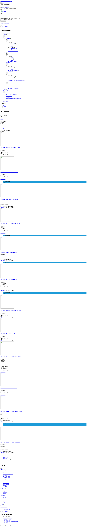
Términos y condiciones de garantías (10, 521)
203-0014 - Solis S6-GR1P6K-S (9, 252)
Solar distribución (6, 33)
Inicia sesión (3, 155)
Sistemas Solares (9, 96)
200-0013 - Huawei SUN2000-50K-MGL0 (11, 223)
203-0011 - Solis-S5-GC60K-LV (9, 388)
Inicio (4, 105)
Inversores (8, 38)
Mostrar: (2, 122)
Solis (12, 46)
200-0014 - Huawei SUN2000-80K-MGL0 (11, 411)
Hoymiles (13, 43)
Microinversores (14, 49)
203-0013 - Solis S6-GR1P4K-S (9, 279)
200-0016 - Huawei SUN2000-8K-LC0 (10, 442)
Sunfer (12, 69)
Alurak (12, 67)
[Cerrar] (3, 37)
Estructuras (8, 62)
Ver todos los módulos (12, 61)
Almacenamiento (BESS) (11, 94)
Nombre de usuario (5, 18)
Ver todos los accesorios (13, 88)
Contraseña (3, 19)
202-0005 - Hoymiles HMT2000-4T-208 (11, 357)
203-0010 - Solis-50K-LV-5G (8, 333)
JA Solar (12, 57)
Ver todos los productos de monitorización (16, 80)
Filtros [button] (2, 119)
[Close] (1, 468)
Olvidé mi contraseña (5, 23)
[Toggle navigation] (1, 25)
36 (3, 128)
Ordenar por (3, 130)
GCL (12, 58)
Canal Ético (5, 522)
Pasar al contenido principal (6, 1)
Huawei (12, 44)
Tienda (4, 34)
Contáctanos (5, 101)
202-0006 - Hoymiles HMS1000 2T (10, 199)
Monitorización (9, 71)
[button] (3, 11)
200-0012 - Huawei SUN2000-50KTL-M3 (11, 310)
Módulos (7, 52)
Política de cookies (7, 519)
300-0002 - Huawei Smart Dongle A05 (10, 147)
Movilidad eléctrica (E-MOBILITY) (13, 99)
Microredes (8, 97)
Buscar (2, 8)
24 (3, 126)
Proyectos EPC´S (6, 90)
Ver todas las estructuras (13, 70)
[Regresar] (4, 36)
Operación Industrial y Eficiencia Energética (14, 98)
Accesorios (8, 81)
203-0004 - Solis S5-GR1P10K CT (9, 172)
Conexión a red (14, 48)
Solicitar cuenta (4, 15)
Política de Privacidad (7, 518)
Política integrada (6, 520)
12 (3, 125)
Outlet (4, 89)
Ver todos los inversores (13, 51)
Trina (12, 60)
